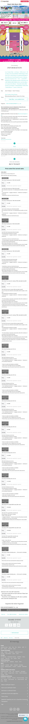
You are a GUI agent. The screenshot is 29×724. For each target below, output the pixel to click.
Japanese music (4, 647)
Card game (23, 671)
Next (27, 34)
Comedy (2, 653)
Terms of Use (4, 696)
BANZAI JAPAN (18, 73)
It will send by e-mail (18, 625)
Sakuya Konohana (10, 73)
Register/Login (25, 1)
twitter (6, 625)
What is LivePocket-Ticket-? (8, 684)
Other (14, 648)
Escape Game (11, 672)
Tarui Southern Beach (9, 94)
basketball (24, 666)
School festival (21, 679)
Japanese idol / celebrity (23, 614)
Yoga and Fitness (4, 671)
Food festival (11, 679)
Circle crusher (10, 75)
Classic (5, 648)
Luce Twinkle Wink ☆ (9, 72)
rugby (11, 664)
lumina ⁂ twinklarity (17, 75)
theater (6, 652)
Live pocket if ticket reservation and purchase (5, 1)
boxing (2, 666)
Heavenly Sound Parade (13, 77)
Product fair (3, 677)
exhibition (19, 656)
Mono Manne (8, 653)
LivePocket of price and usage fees (9, 693)
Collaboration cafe (4, 661)
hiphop (19, 647)
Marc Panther (23, 85)
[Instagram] (18, 709)
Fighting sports (8, 666)
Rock (10, 647)
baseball (2, 664)
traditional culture (19, 652)
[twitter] (11, 709)
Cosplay (2, 674)
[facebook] (14, 709)
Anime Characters (5, 660)
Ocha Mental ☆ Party (14, 83)
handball (19, 666)
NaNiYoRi (18, 85)
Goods (15, 658)
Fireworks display (20, 677)
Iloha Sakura (22, 83)
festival (13, 677)
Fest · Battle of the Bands (11, 614)
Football (7, 664)
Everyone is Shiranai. (22, 77)
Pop (13, 647)
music (2, 645)
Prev (2, 34)
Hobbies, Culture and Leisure (8, 669)
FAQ (2, 704)
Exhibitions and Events (6, 676)
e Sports (14, 666)
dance (13, 653)
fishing (5, 672)
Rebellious (15, 80)
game (2, 672)
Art (15, 679)
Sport (2, 663)
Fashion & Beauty (23, 672)
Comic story (11, 652)
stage (2, 652)
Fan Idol (3, 655)
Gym (10, 671)
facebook (10, 625)
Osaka (15, 94)
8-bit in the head (8, 78)
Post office (10, 80)
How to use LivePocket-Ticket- (8, 687)
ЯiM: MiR (14, 82)
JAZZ (23, 647)
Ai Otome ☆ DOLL (19, 72)
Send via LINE (14, 625)
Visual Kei (10, 648)
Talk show (7, 658)
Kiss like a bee (19, 82)
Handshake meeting (11, 656)
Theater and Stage (5, 650)
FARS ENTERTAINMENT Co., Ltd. (13, 103)
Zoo (13, 671)
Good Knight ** (11, 85)
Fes (16, 647)
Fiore (24, 82)
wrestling (21, 664)
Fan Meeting (3, 656)
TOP (1, 637)
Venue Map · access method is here (16, 99)
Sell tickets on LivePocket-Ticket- (8, 690)
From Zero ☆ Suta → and (17, 78)
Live (11, 658)
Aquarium (17, 671)
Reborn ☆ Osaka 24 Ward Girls (15, 87)
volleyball (16, 664)
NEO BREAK (9, 82)
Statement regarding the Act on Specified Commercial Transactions (14, 700)
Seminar (5, 679)
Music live (3, 614)
